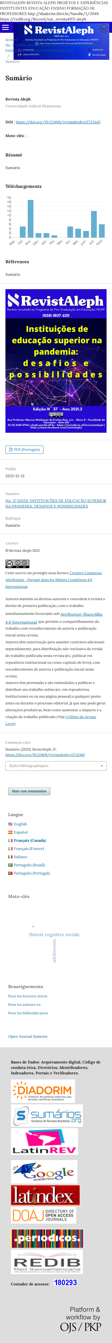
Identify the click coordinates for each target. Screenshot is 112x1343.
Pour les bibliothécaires (28, 1013)
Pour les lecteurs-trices (27, 996)
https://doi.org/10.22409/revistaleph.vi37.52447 (58, 122)
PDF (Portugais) (26, 449)
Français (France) (29, 848)
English (20, 824)
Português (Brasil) (29, 864)
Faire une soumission (29, 791)
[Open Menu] (5, 27)
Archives (32, 39)
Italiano (20, 856)
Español (21, 832)
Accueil (11, 39)
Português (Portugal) (31, 873)
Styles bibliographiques (28, 765)
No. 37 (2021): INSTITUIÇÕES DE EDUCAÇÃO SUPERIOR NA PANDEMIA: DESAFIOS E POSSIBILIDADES (53, 48)
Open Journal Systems (27, 1036)
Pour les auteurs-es (24, 1004)
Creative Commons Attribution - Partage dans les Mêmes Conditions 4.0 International (53, 580)
